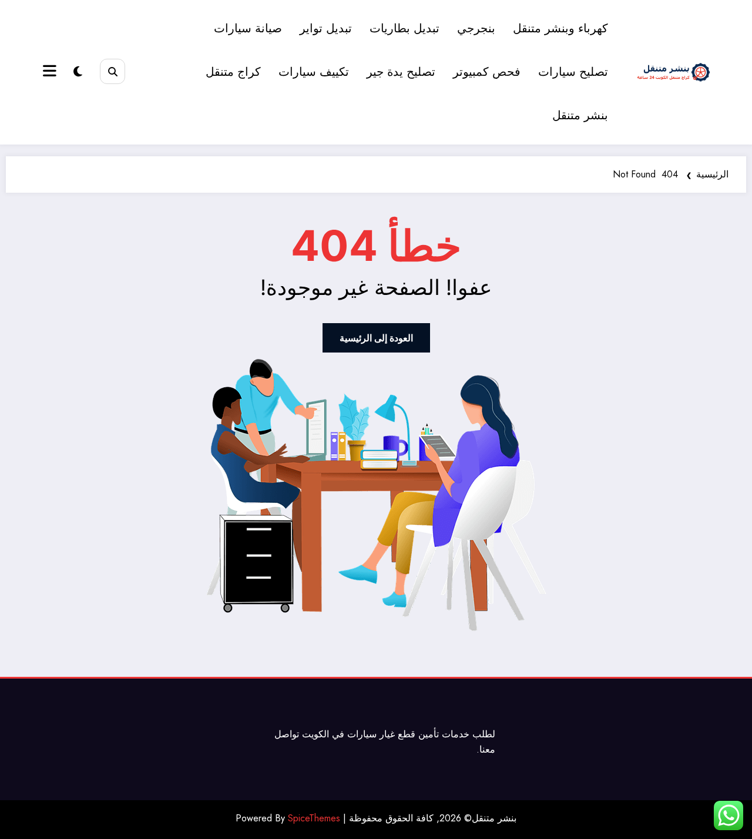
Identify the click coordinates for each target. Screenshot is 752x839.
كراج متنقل (233, 71)
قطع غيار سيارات (381, 734)
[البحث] (112, 71)
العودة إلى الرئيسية (376, 338)
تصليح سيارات (573, 71)
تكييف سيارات (313, 71)
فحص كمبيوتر (487, 71)
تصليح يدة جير (401, 71)
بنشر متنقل (580, 115)
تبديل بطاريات (404, 28)
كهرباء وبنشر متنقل (560, 28)
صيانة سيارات (248, 28)
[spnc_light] (77, 71)
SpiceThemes (314, 818)
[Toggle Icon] (51, 72)
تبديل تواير (326, 28)
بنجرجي (476, 28)
